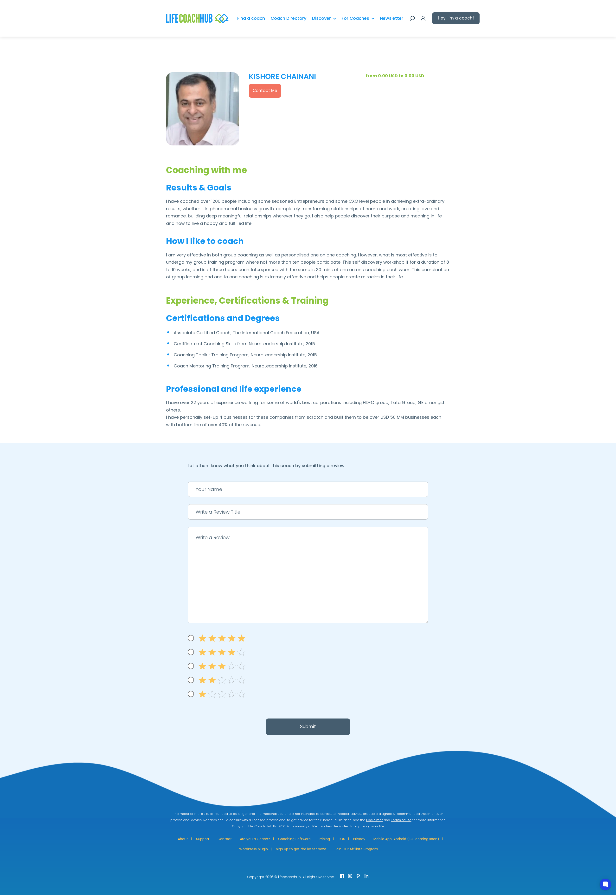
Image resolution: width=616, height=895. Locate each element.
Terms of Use (401, 820)
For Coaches (355, 18)
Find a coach (251, 18)
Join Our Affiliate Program (356, 849)
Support (202, 838)
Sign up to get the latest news (301, 849)
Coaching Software (294, 838)
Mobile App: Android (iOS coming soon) (406, 838)
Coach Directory (288, 18)
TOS (341, 838)
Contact (225, 838)
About (183, 838)
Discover (321, 18)
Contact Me (265, 90)
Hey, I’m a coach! (456, 18)
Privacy (359, 838)
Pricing (324, 838)
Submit (308, 726)
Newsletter (391, 18)
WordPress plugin (253, 849)
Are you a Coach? (255, 838)
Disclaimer (374, 820)
